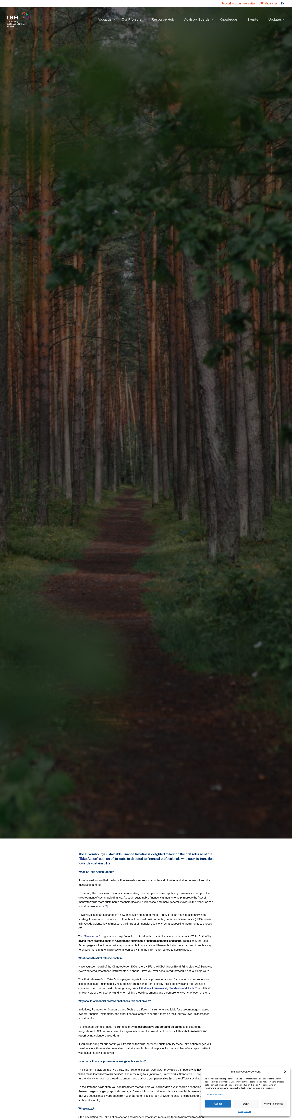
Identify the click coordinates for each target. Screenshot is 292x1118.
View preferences (273, 1103)
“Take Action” (92, 936)
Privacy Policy (244, 1111)
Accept (218, 1103)
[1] (102, 885)
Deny (246, 1103)
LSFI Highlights (146, 452)
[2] (106, 906)
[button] (285, 1071)
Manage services (214, 1094)
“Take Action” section (94, 859)
